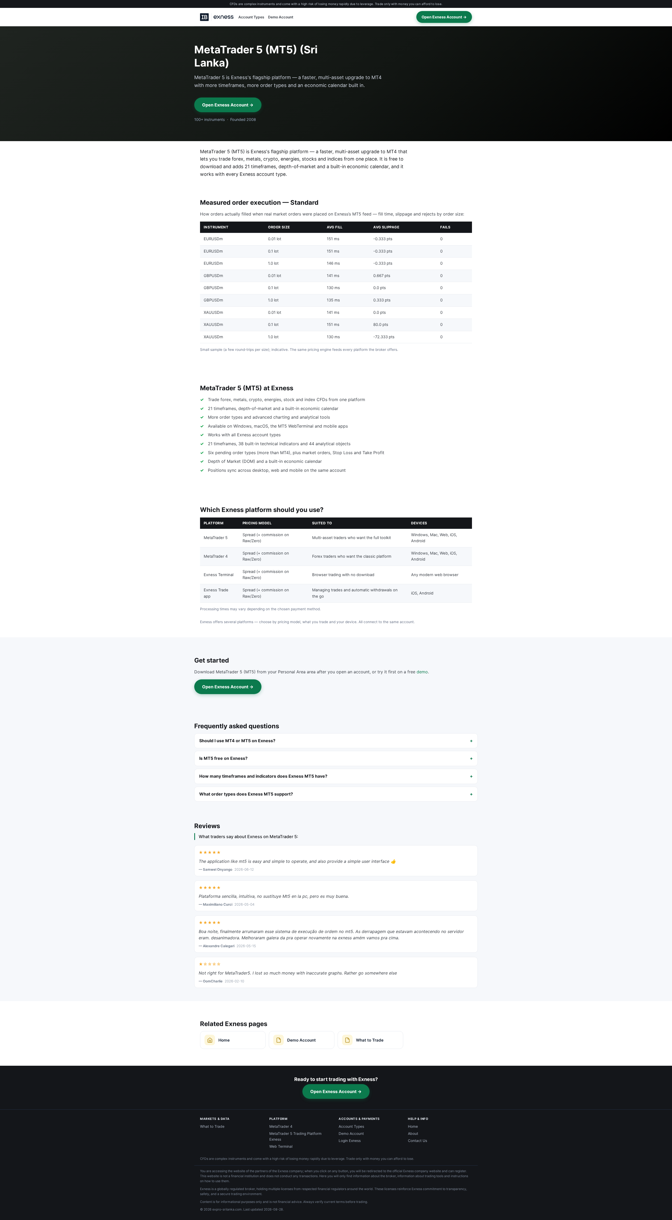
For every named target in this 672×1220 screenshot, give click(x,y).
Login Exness (350, 1141)
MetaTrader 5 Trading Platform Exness (295, 1136)
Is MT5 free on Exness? (223, 758)
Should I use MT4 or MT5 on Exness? (237, 740)
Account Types (251, 17)
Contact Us (417, 1141)
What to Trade (212, 1126)
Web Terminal (280, 1146)
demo (422, 671)
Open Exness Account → (444, 17)
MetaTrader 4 (280, 1126)
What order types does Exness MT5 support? (246, 794)
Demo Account (280, 17)
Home (413, 1126)
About (413, 1133)
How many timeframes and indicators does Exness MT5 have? (263, 776)
